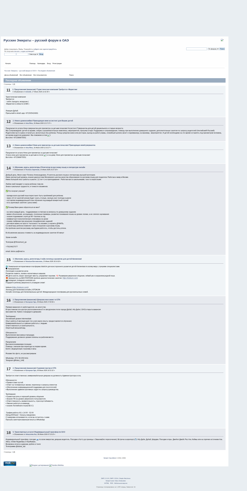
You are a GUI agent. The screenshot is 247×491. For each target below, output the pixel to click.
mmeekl (28, 92)
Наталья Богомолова (34, 261)
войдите (36, 49)
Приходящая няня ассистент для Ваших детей (53, 121)
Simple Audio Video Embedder (116, 481)
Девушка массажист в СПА (48, 300)
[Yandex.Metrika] (56, 465)
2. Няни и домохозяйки (22, 121)
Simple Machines (124, 478)
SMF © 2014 (114, 478)
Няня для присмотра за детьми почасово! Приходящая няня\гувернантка (64, 145)
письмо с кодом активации (23, 51)
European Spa (31, 302)
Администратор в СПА (46, 368)
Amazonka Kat (31, 434)
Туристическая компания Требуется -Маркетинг (57, 89)
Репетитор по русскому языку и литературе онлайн (63, 167)
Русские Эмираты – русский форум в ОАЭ (36, 40)
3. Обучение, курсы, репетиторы (26, 167)
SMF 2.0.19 (105, 478)
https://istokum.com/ (70, 278)
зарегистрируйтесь (50, 49)
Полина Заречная (32, 169)
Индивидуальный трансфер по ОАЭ (49, 432)
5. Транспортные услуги (23, 432)
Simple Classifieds (109, 458)
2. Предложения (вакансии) (24, 89)
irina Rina (29, 123)
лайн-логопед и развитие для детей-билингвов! (61, 259)
